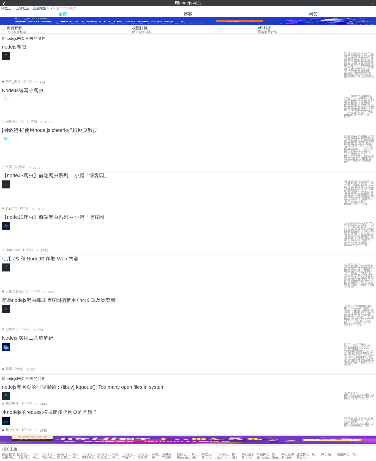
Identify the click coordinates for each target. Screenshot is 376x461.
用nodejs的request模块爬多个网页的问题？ (49, 412)
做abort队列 (236, 457)
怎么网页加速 (49, 457)
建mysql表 (264, 457)
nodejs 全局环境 (104, 454)
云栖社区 (22, 8)
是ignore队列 (249, 457)
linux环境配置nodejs (196, 454)
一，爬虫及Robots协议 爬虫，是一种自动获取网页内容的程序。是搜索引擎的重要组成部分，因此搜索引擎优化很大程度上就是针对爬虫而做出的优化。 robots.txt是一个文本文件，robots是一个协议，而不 (359, 106)
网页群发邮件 (157, 457)
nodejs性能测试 (144, 454)
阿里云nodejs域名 (209, 454)
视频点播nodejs (184, 454)
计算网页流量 (24, 457)
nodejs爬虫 (14, 47)
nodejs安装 (37, 454)
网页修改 (236, 454)
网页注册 (248, 454)
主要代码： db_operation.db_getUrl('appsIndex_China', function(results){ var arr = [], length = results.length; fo (359, 395)
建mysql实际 (184, 457)
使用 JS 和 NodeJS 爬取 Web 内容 (40, 259)
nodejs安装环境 (89, 454)
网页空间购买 (117, 457)
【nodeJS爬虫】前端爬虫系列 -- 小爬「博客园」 (55, 175)
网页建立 (276, 454)
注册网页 (343, 454)
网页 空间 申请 (144, 457)
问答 (313, 14)
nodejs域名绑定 (117, 454)
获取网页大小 (9, 457)
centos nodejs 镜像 (169, 454)
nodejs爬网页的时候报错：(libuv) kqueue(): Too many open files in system (83, 387)
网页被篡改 (64, 457)
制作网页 (316, 454)
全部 (62, 14)
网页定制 (288, 454)
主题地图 (40, 8)
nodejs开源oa (157, 454)
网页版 (326, 454)
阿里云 (6, 8)
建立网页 (303, 454)
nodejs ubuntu (64, 454)
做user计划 (196, 457)
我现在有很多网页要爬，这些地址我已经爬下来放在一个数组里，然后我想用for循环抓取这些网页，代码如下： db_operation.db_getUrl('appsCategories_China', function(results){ (359, 422)
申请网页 (263, 454)
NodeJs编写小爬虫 (22, 90)
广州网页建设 (169, 457)
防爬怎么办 (24, 454)
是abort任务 (304, 457)
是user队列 (288, 457)
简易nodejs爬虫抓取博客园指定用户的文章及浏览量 (59, 300)
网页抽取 (356, 454)
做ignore (276, 457)
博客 (188, 14)
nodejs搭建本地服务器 (224, 454)
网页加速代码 (37, 457)
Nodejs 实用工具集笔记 (27, 338)
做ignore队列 (224, 457)
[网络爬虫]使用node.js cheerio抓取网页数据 (50, 130)
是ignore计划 (209, 457)
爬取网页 (88, 457)
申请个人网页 (129, 457)
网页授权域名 (104, 457)
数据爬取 (8, 454)
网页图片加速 (77, 457)
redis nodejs (77, 454)
